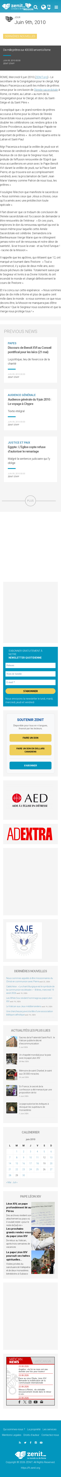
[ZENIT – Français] (17, 6)
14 (10, 1163)
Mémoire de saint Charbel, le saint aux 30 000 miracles (35, 1072)
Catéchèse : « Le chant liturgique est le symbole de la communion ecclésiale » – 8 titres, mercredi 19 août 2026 (30, 989)
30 (23, 1175)
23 (23, 1169)
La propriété (34, 1429)
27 (51, 1169)
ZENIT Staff (9, 63)
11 (37, 1157)
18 (37, 1163)
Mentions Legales (11, 1435)
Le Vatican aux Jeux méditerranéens (23, 1006)
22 (16, 1169)
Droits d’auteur (31, 1435)
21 (10, 1169)
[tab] (18, 1360)
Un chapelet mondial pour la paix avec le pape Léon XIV (35, 1056)
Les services (49, 1429)
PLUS (30, 500)
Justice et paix (19, 442)
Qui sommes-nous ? (14, 1429)
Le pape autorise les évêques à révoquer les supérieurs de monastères (34, 1107)
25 (37, 1169)
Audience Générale (22, 395)
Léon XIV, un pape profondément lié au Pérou (18, 1207)
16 (23, 1163)
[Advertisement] (30, 547)
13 (51, 1157)
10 (30, 1157)
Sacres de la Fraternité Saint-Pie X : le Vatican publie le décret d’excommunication (37, 1040)
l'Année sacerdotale (46, 89)
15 (16, 1163)
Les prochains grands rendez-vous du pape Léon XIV (18, 1232)
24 (30, 1169)
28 (10, 1175)
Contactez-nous (50, 1435)
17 (30, 1163)
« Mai (8, 1182)
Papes (12, 343)
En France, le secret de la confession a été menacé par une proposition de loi (35, 1089)
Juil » (15, 1182)
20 (51, 1163)
